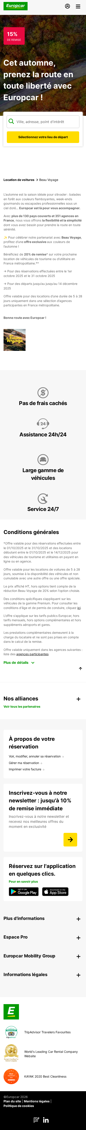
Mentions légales (37, 1101)
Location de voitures (19, 180)
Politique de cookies (19, 1106)
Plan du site (12, 1101)
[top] (80, 669)
